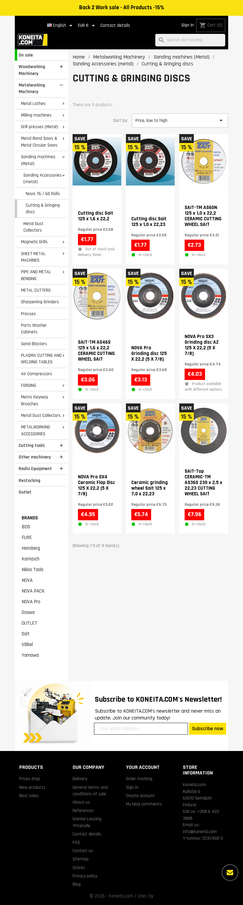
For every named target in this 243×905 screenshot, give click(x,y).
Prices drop (29, 779)
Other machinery (35, 457)
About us (81, 802)
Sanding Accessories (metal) (42, 178)
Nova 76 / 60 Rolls (43, 194)
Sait (26, 634)
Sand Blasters (34, 344)
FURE (27, 537)
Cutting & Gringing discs (43, 208)
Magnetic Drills (34, 242)
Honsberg (31, 548)
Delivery (80, 779)
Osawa (28, 612)
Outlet (25, 492)
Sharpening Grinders (40, 302)
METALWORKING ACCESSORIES (35, 430)
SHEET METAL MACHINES (33, 257)
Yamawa (30, 655)
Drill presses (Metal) (39, 127)
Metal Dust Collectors (33, 227)
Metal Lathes (33, 103)
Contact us (83, 851)
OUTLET (29, 623)
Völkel (27, 644)
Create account (140, 796)
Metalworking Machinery (32, 88)
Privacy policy (85, 876)
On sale (26, 55)
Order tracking (139, 779)
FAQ (76, 842)
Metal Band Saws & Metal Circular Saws (39, 141)
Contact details (115, 25)
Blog (77, 884)
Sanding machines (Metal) (38, 160)
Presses (28, 314)
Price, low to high (180, 120)
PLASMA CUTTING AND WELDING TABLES (41, 358)
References (83, 810)
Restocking (29, 480)
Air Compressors (36, 374)
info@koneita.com (200, 832)
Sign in (187, 25)
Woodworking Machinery (32, 70)
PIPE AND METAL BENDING (36, 275)
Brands (30, 518)
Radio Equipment (35, 469)
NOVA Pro (31, 601)
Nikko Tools (33, 569)
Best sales (29, 796)
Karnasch (30, 559)
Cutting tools (32, 445)
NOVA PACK (33, 591)
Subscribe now (207, 728)
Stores (79, 868)
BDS (26, 527)
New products (32, 787)
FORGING (28, 385)
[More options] (230, 872)
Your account (143, 767)
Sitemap (81, 859)
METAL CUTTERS (36, 290)
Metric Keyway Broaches (34, 400)
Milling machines (36, 115)
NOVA (27, 580)
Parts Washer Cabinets (34, 328)
